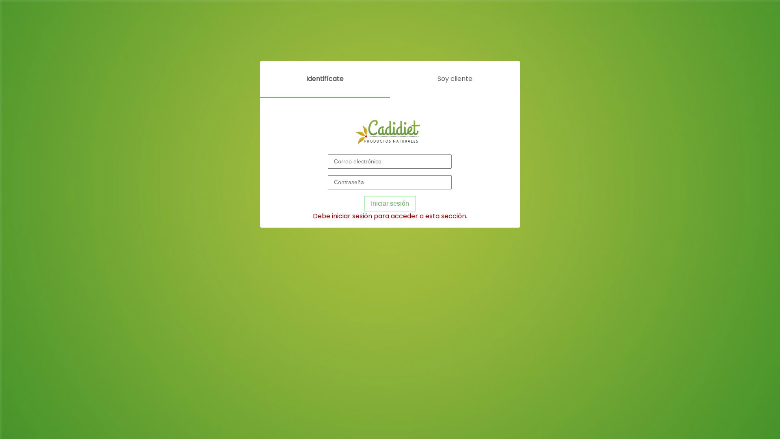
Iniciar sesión (390, 203)
